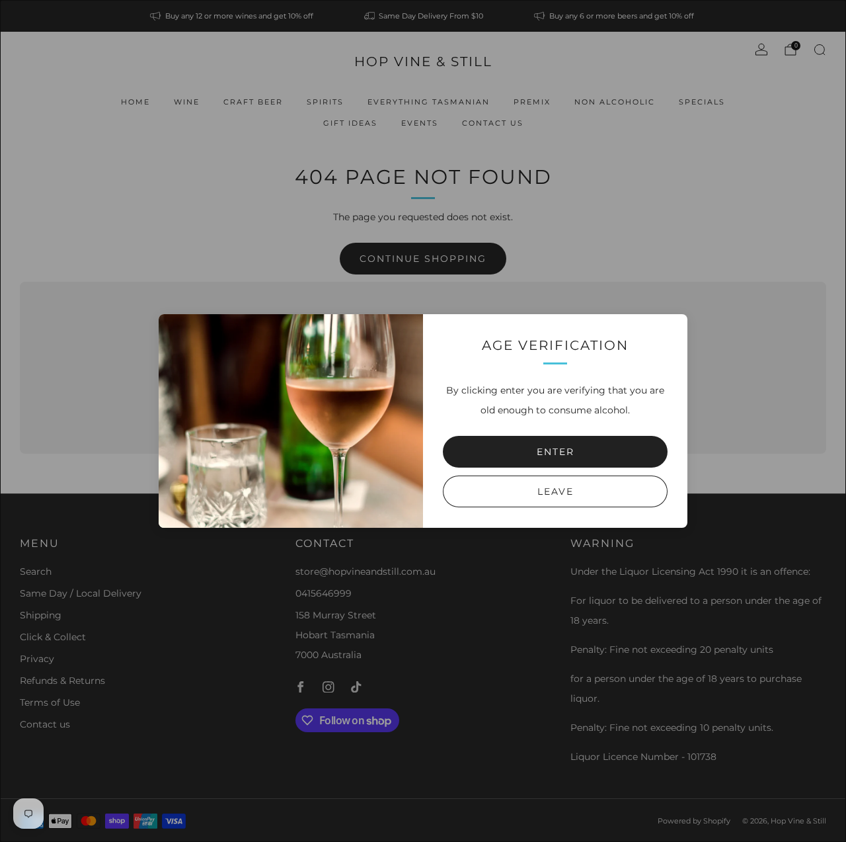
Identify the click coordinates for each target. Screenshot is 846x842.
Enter (555, 452)
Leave (555, 491)
